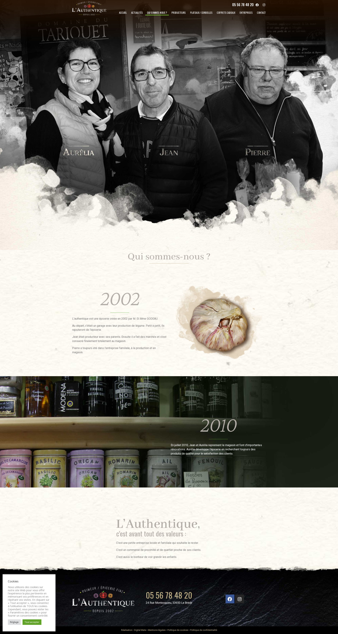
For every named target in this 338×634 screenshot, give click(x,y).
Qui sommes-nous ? (157, 12)
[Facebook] (257, 5)
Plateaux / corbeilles (201, 12)
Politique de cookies (177, 630)
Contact (261, 12)
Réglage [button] (14, 622)
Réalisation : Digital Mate (133, 630)
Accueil (123, 12)
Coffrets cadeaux (226, 12)
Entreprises (246, 12)
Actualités (137, 12)
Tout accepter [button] (32, 622)
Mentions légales (156, 630)
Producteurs (178, 12)
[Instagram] (264, 5)
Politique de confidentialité (203, 630)
